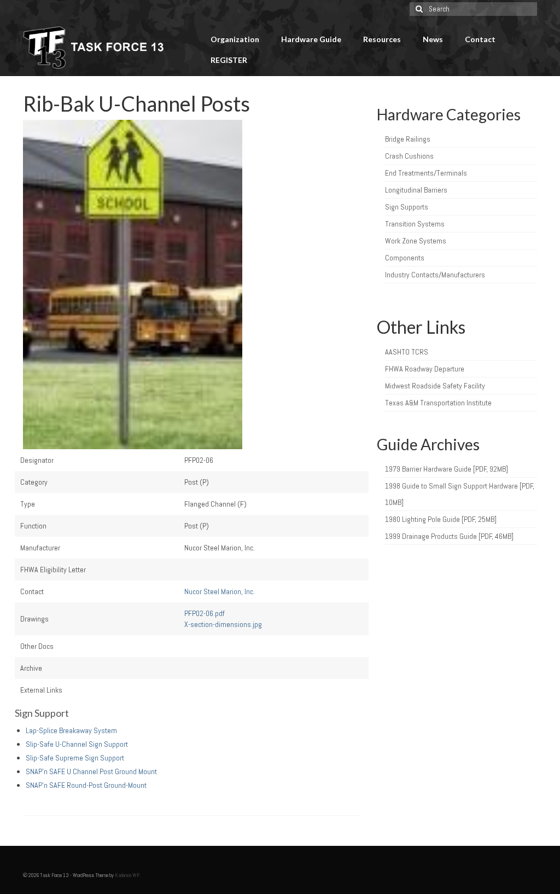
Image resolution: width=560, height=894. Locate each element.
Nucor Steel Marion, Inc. (219, 591)
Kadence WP (127, 875)
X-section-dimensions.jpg (223, 624)
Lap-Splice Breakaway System (71, 730)
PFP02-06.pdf (204, 613)
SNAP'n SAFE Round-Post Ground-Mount (86, 785)
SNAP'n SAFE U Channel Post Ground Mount (91, 771)
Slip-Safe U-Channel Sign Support (77, 744)
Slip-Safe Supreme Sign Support (75, 758)
